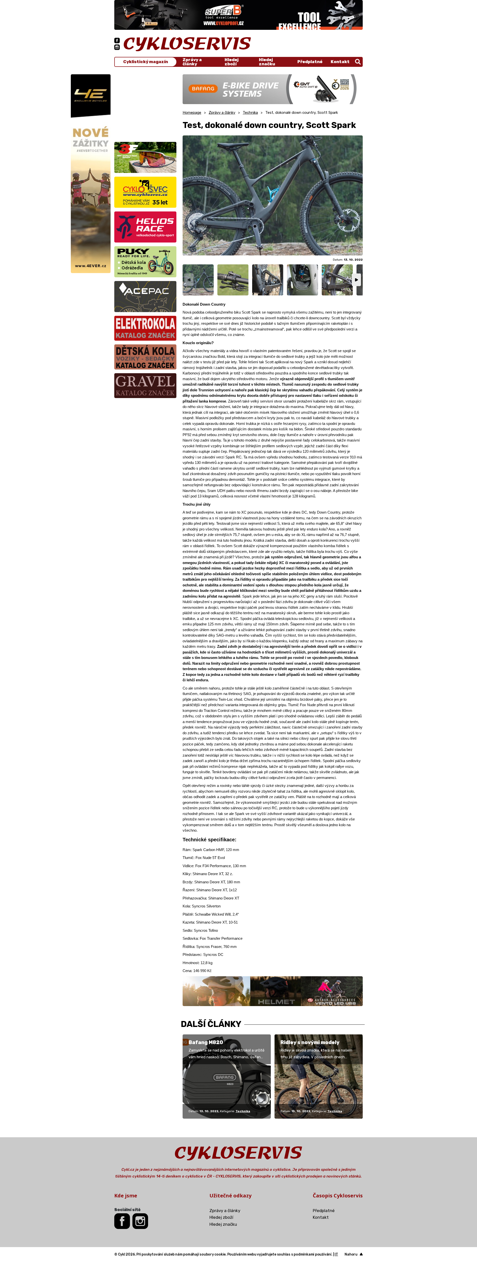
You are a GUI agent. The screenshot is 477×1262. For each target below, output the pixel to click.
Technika (250, 112)
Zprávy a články (192, 61)
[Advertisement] (145, 105)
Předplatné (309, 61)
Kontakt (340, 61)
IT (336, 1254)
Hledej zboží (231, 61)
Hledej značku (267, 61)
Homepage (192, 112)
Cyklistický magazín (145, 62)
